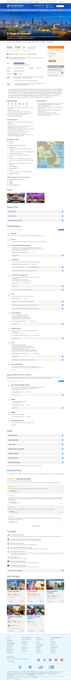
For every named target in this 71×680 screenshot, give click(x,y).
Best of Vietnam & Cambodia (52, 592)
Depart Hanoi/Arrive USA (14, 173)
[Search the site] (63, 6)
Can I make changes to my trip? (17, 543)
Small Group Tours (10, 646)
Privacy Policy (36, 2)
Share (62, 491)
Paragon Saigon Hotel (23, 252)
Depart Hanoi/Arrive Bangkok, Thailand (16, 179)
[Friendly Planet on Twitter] (44, 659)
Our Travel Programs (39, 644)
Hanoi (10, 170)
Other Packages (50, 41)
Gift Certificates (24, 651)
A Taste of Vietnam (14, 503)
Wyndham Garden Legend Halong (18, 321)
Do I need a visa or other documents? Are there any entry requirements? (25, 539)
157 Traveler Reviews (31, 48)
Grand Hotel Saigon (16, 252)
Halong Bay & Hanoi (13, 168)
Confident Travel (44, 10)
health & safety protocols (33, 80)
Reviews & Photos (35, 41)
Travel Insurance (53, 650)
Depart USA (11, 141)
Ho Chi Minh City (12, 147)
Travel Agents (52, 652)
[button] (61, 229)
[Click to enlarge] (50, 154)
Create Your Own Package (25, 639)
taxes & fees (10, 108)
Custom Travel (34, 10)
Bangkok (11, 181)
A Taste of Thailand (13, 591)
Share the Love (24, 648)
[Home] (8, 10)
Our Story (37, 641)
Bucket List (22, 70)
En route (11, 143)
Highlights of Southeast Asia (15, 617)
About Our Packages (10, 652)
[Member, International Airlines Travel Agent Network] (30, 667)
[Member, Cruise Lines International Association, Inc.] (41, 667)
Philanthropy (38, 650)
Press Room (38, 649)
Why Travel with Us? (39, 639)
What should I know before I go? (17, 534)
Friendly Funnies (38, 652)
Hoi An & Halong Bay (13, 166)
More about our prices (31, 674)
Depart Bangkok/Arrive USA (14, 185)
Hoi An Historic (15, 283)
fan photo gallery (60, 473)
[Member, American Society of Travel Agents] (20, 667)
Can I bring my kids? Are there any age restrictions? (21, 547)
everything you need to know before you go (23, 83)
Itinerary (25, 41)
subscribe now (11, 661)
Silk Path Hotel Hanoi (23, 335)
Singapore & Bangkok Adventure (33, 617)
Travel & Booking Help (55, 637)
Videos (13, 41)
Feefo (30, 480)
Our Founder (38, 642)
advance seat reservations (11, 674)
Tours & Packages (24, 10)
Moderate (20, 73)
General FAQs (52, 644)
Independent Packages (11, 649)
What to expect (50, 75)
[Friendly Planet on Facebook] (38, 659)
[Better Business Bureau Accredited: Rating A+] (51, 667)
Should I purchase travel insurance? (17, 551)
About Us (61, 10)
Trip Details (43, 41)
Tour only (52, 50)
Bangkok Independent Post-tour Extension (18, 177)
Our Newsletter (24, 645)
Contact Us (52, 639)
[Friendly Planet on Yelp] (61, 659)
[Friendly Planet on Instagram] (50, 659)
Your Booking (52, 641)
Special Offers (24, 642)
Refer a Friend (23, 649)
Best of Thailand (32, 591)
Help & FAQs (53, 10)
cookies (24, 2)
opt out (29, 2)
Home (8, 637)
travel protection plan (10, 677)
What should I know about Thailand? (18, 561)
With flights (58, 50)
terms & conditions (35, 677)
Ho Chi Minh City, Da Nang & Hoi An (16, 153)
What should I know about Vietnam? (18, 565)
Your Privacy (55, 75)
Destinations (15, 10)
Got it (61, 1)
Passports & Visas (53, 649)
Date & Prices (19, 41)
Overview (9, 41)
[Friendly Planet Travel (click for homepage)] (15, 6)
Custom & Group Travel (26, 637)
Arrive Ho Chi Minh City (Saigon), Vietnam (17, 145)
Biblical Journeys (9, 651)
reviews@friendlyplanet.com (56, 482)
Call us (19, 58)
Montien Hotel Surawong (17, 391)
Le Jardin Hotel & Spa (16, 335)
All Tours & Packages (10, 644)
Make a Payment (53, 642)
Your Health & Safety (53, 647)
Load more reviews (36, 526)
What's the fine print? (15, 557)
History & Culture (17, 70)
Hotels (29, 41)
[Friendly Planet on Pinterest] (56, 659)
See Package (11, 601)
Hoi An (10, 157)
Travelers (50, 55)
